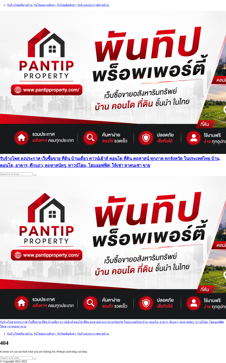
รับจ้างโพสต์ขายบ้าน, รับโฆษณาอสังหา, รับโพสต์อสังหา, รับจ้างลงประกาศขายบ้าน (58, 5)
